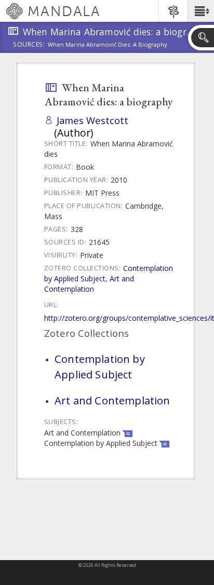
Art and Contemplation (89, 284)
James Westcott (92, 120)
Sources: (29, 45)
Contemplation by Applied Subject (100, 366)
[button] (201, 11)
